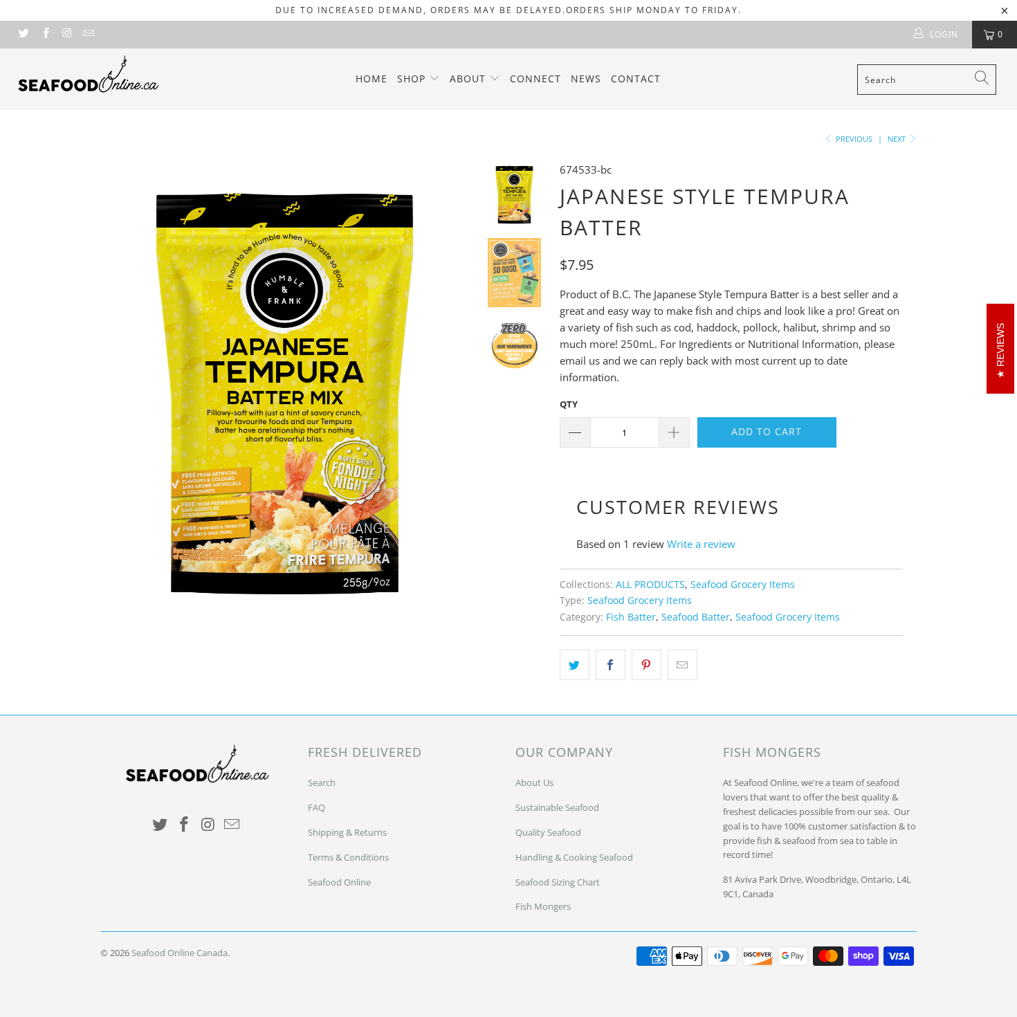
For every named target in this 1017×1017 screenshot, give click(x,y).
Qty (569, 404)
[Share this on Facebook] (610, 665)
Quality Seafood (548, 832)
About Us (534, 782)
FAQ (316, 807)
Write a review (701, 544)
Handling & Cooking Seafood (574, 857)
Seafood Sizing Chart (557, 882)
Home (371, 78)
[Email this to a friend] (682, 665)
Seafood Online (339, 882)
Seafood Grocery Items (742, 584)
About (469, 78)
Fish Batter (631, 617)
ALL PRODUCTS (650, 584)
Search (322, 782)
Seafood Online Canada (179, 952)
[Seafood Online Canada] (88, 74)
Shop (413, 78)
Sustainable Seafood (557, 807)
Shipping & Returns (347, 832)
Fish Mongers (543, 906)
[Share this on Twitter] (574, 665)
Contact (636, 78)
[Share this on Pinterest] (646, 665)
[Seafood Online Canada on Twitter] (23, 34)
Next (898, 139)
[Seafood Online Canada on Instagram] (67, 34)
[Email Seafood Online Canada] (88, 34)
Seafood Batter (695, 617)
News (586, 78)
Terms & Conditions (348, 857)
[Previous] (120, 389)
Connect (535, 78)
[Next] (450, 389)
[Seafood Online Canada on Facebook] (45, 34)
